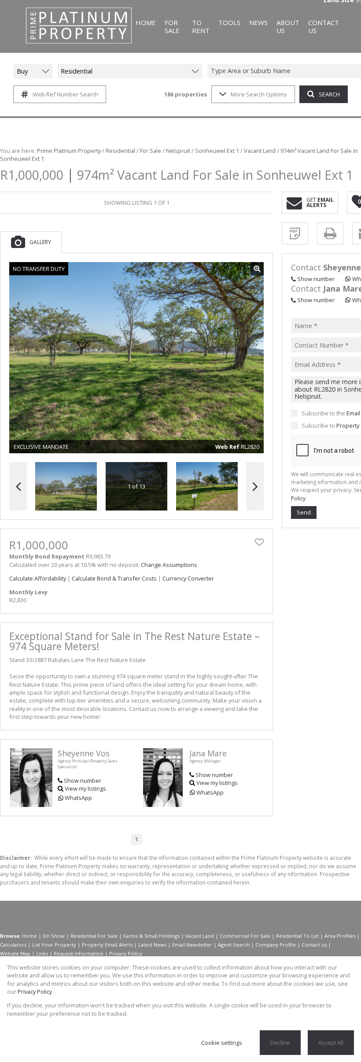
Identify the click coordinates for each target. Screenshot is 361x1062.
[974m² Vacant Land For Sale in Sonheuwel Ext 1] (136, 357)
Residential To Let (297, 935)
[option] (207, 486)
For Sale (150, 151)
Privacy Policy (125, 953)
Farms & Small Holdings (151, 935)
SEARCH (329, 94)
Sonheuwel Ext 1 (217, 151)
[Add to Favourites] (259, 542)
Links (42, 953)
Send (304, 512)
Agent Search (234, 944)
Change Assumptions (169, 565)
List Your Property (54, 944)
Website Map (15, 953)
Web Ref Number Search (65, 94)
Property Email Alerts (107, 944)
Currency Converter (188, 578)
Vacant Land (260, 151)
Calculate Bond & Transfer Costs (114, 578)
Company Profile (275, 944)
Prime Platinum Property (69, 151)
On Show (54, 935)
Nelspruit (178, 151)
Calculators (13, 944)
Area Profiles (339, 935)
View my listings (85, 788)
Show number (82, 780)
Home (29, 935)
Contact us (314, 944)
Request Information (78, 953)
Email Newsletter (192, 944)
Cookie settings (221, 1043)
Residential (120, 151)
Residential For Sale (94, 935)
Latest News (152, 944)
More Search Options (259, 94)
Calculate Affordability (37, 578)
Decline (280, 1043)
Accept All (330, 1043)
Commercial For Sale (245, 935)
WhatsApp (78, 798)
